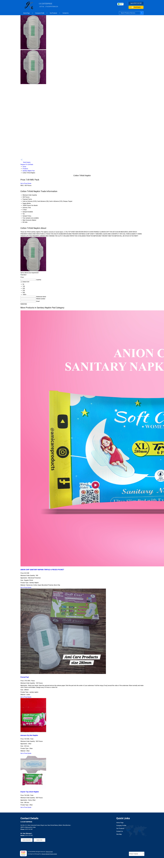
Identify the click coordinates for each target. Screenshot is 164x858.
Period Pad (24, 677)
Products (25, 168)
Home (24, 166)
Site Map (119, 834)
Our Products (53, 13)
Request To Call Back (26, 164)
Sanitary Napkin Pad (29, 171)
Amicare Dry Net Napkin (29, 735)
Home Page (26, 13)
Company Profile (39, 13)
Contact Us (66, 13)
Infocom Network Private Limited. (49, 854)
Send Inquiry (137, 7)
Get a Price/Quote (25, 183)
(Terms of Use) (49, 851)
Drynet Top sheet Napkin (29, 792)
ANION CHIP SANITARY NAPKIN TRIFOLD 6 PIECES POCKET (42, 570)
